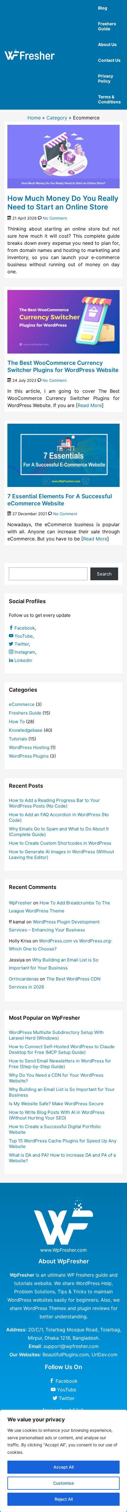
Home (34, 118)
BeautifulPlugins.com (66, 1355)
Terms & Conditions (109, 99)
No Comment (55, 218)
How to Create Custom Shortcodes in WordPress (60, 843)
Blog (102, 7)
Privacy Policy (105, 78)
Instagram (24, 652)
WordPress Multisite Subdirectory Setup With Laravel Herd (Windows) (56, 1035)
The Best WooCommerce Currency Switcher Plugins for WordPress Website (62, 366)
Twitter (21, 644)
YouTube (23, 636)
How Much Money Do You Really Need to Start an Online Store (62, 202)
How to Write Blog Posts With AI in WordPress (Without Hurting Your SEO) (57, 1115)
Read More (90, 405)
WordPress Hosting (29, 747)
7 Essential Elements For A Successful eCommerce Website (59, 500)
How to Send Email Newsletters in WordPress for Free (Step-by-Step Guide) (60, 1063)
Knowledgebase (26, 730)
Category (56, 118)
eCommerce (22, 704)
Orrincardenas (24, 979)
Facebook (24, 628)
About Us (107, 44)
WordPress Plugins (29, 756)
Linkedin (22, 660)
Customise (63, 1483)
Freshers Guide (107, 26)
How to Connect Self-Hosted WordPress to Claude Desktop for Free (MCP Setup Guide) (62, 1049)
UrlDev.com (105, 1355)
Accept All (63, 1467)
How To (17, 721)
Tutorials (18, 739)
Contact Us (109, 60)
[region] (63, 1461)
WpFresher (20, 903)
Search (104, 574)
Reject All (64, 1499)
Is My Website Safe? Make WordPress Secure (56, 1103)
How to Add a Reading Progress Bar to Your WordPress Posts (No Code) (54, 803)
